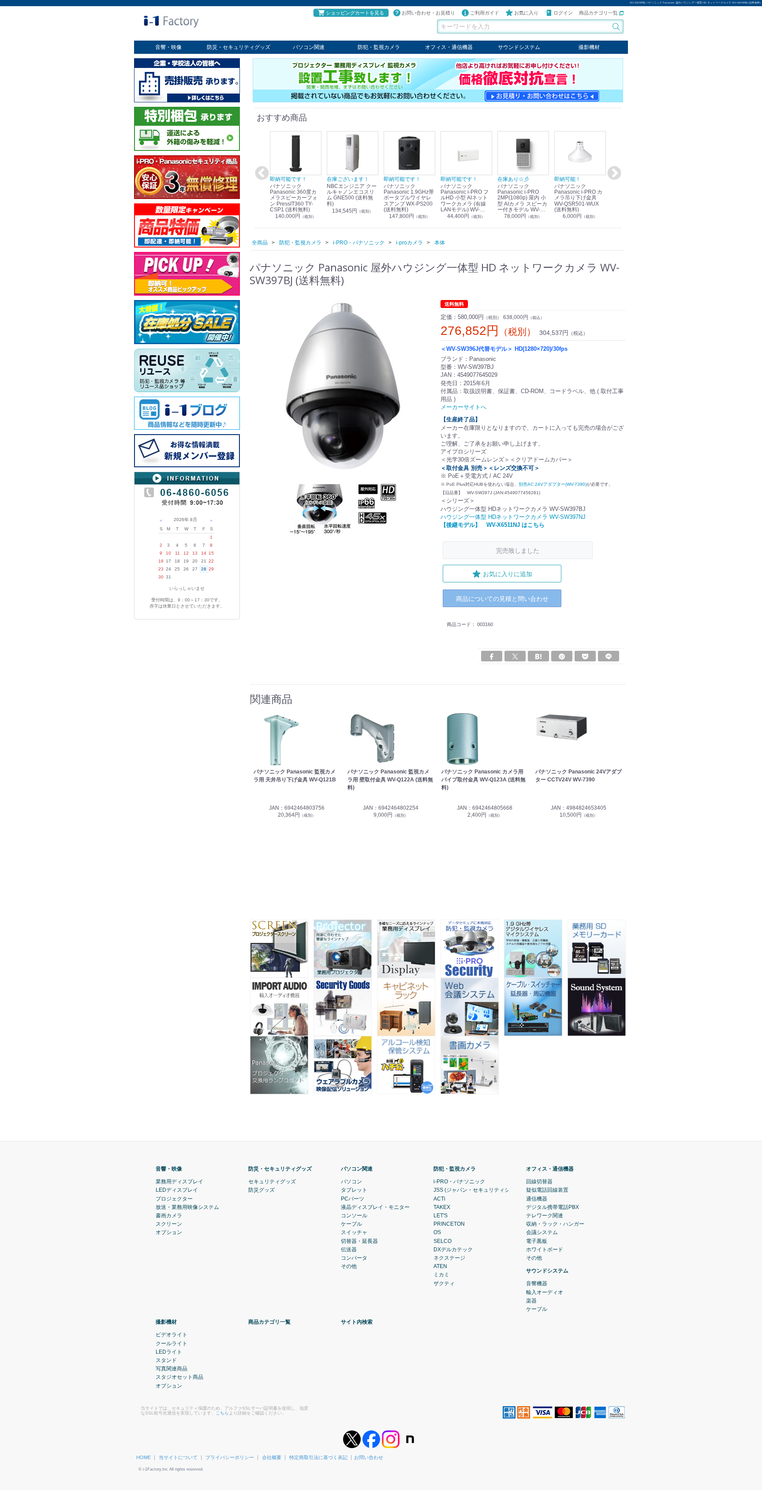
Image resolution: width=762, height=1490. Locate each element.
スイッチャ (354, 1232)
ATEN (440, 1266)
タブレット (354, 1190)
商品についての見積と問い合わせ (502, 598)
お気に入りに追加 (507, 574)
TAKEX (441, 1207)
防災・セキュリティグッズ (238, 47)
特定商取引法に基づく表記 (318, 1457)
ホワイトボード (544, 1249)
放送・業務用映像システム (187, 1207)
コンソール (354, 1215)
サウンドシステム (519, 47)
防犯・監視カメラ (379, 47)
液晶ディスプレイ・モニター (375, 1207)
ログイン (563, 12)
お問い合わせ (368, 1457)
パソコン (351, 1181)
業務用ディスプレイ (179, 1181)
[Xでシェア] (515, 655)
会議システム (542, 1232)
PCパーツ (352, 1198)
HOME (143, 1457)
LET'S (440, 1215)
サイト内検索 (357, 1322)
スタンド (166, 1360)
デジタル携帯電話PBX (552, 1207)
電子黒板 (536, 1241)
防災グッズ (261, 1190)
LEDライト (169, 1352)
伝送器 (349, 1249)
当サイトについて (178, 1457)
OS (437, 1232)
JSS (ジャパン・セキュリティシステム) (480, 1190)
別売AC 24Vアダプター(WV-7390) (552, 484)
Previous (260, 173)
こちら (222, 1413)
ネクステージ (449, 1258)
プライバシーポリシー (229, 1457)
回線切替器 (539, 1181)
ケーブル (351, 1224)
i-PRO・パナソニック (459, 1181)
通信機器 (536, 1198)
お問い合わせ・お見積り (428, 12)
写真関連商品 (171, 1369)
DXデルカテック (453, 1249)
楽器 (531, 1301)
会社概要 (271, 1457)
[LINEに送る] (608, 655)
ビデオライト (171, 1335)
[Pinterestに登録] (561, 655)
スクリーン (169, 1224)
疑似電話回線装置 (547, 1190)
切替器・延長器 (359, 1241)
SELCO (442, 1241)
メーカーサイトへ (463, 407)
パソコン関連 (309, 47)
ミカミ (441, 1275)
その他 (349, 1266)
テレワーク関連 (544, 1215)
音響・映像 (168, 47)
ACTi (439, 1198)
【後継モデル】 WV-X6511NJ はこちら (493, 525)
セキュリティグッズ (272, 1181)
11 (177, 553)
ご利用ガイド (484, 12)
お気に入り (526, 12)
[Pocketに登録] (585, 655)
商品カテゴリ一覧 (599, 12)
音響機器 (536, 1283)
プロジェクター (174, 1198)
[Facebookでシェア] (491, 655)
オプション (169, 1232)
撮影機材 (589, 47)
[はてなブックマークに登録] (538, 655)
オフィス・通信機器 (449, 47)
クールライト (171, 1343)
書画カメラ (169, 1215)
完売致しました (517, 550)
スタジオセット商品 (179, 1377)
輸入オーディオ (544, 1292)
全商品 (260, 242)
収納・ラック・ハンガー (555, 1224)
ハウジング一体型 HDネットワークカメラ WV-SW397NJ (513, 516)
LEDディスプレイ (177, 1190)
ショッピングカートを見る (355, 12)
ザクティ (444, 1283)
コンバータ (354, 1258)
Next (613, 173)
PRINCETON (449, 1224)
